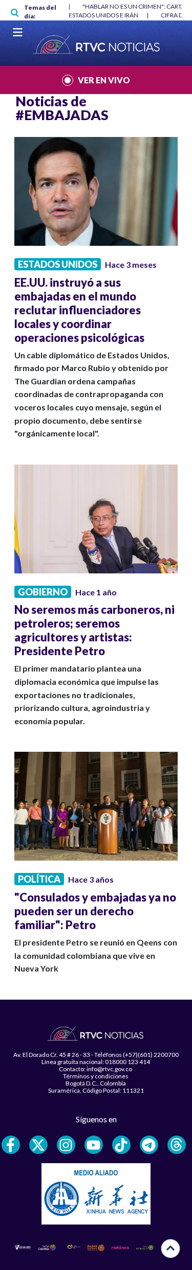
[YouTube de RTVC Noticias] (93, 1145)
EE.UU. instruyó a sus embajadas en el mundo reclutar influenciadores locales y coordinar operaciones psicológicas (79, 309)
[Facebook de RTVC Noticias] (11, 1145)
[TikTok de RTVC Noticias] (121, 1145)
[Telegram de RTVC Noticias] (149, 1145)
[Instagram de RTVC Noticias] (66, 1145)
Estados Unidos (57, 264)
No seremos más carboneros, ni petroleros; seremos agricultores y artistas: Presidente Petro (94, 630)
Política (39, 879)
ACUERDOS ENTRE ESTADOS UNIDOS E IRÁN (76, 15)
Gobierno (43, 591)
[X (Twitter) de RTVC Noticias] (38, 1145)
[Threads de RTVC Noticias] (176, 1145)
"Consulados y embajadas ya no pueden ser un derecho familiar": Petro (95, 911)
